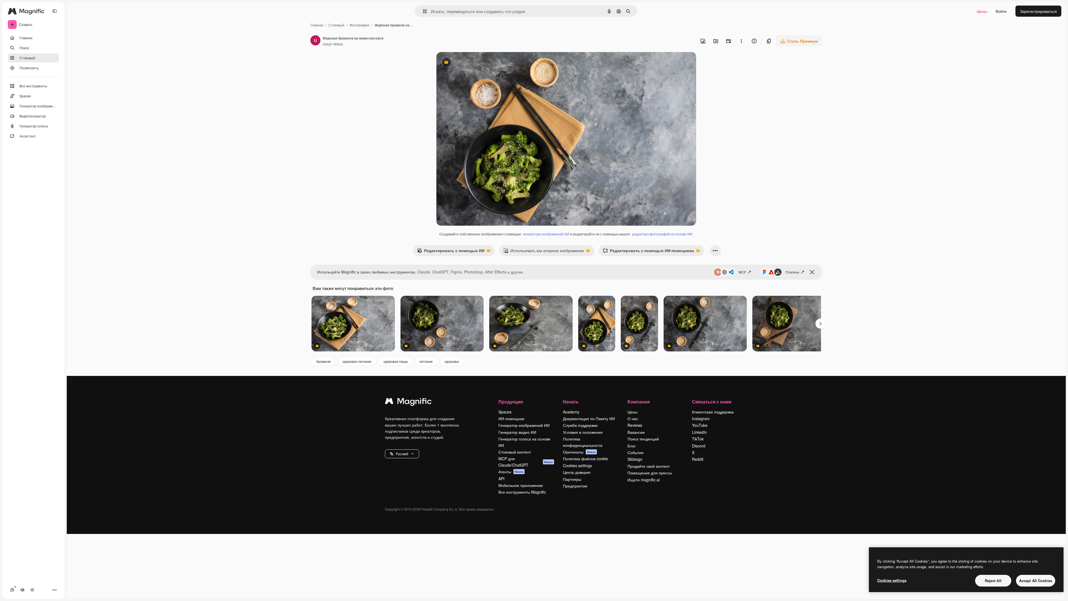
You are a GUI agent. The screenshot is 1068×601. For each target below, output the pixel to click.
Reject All (993, 580)
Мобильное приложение (520, 485)
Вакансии (636, 432)
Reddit (697, 459)
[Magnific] (408, 402)
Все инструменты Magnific (522, 492)
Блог (631, 446)
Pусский (402, 453)
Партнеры (572, 479)
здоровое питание (357, 361)
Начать (571, 401)
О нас (632, 418)
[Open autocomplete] (422, 11)
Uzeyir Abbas (333, 43)
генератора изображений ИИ (546, 233)
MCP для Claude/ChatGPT (525, 461)
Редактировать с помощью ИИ (450, 252)
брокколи (323, 361)
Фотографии (359, 25)
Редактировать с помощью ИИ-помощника (648, 252)
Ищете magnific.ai (643, 479)
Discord (698, 446)
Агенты (510, 471)
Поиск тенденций (643, 439)
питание (426, 361)
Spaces (504, 412)
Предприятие (575, 486)
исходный (473, 63)
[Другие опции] (741, 40)
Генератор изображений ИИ (524, 425)
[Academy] (22, 589)
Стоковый (336, 25)
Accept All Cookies (1035, 580)
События (635, 452)
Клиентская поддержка (713, 412)
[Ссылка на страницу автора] (315, 40)
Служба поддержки (580, 425)
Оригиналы (579, 452)
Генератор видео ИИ (517, 432)
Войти (1001, 11)
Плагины (792, 272)
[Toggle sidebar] (54, 11)
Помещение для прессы (649, 473)
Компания (638, 401)
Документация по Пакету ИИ (589, 418)
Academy (571, 412)
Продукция (510, 401)
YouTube (700, 425)
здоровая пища (395, 361)
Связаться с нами (711, 401)
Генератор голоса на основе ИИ (524, 442)
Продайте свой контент (648, 466)
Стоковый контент (514, 452)
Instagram (701, 418)
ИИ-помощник (511, 418)
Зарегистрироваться (1038, 11)
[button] (402, 453)
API (501, 478)
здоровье (451, 361)
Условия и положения (583, 432)
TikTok (698, 439)
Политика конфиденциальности (582, 442)
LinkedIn (699, 432)
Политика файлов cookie (585, 458)
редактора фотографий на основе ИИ (662, 233)
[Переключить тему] (32, 589)
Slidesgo (634, 459)
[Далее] (820, 323)
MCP (742, 272)
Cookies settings (577, 465)
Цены (982, 11)
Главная (316, 25)
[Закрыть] (812, 272)
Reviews (634, 425)
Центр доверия (576, 472)
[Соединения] (12, 589)
